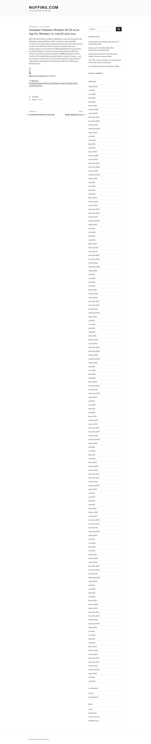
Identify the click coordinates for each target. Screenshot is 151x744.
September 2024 (94, 175)
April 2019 (92, 412)
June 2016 (92, 543)
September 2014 (94, 623)
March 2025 (93, 152)
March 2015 (93, 600)
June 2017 (92, 497)
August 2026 (93, 86)
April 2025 (92, 148)
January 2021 (93, 343)
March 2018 (93, 462)
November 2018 (94, 432)
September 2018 (94, 439)
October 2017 (93, 481)
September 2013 (94, 669)
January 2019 (93, 424)
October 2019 (93, 389)
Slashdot (35, 81)
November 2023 (94, 213)
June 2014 (92, 635)
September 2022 (94, 267)
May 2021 (92, 328)
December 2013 (94, 658)
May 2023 (92, 236)
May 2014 (92, 639)
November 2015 (94, 570)
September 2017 (94, 485)
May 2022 (92, 282)
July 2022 (92, 274)
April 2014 (92, 643)
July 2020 (92, 366)
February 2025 (93, 155)
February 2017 (93, 512)
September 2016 (94, 531)
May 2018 (92, 455)
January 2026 (93, 113)
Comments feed (94, 717)
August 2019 (93, 397)
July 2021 (92, 320)
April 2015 (92, 597)
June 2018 (92, 451)
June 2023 (92, 232)
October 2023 (93, 217)
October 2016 (93, 528)
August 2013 (93, 673)
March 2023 (93, 244)
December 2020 (94, 347)
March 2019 (93, 416)
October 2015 (93, 574)
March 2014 (93, 646)
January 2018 (93, 470)
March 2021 (93, 336)
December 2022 (94, 255)
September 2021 (94, 313)
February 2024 (93, 201)
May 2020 (92, 374)
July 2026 (92, 90)
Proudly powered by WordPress (38, 739)
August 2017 (93, 489)
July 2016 (92, 539)
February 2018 (93, 466)
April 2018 (92, 458)
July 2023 (92, 228)
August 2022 (93, 270)
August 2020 (93, 363)
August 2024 (93, 178)
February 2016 (93, 558)
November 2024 (94, 167)
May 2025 (92, 144)
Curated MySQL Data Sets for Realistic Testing (104, 66)
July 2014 (92, 631)
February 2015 (93, 604)
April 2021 (92, 332)
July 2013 (92, 677)
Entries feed (92, 713)
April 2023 (92, 240)
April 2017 (92, 505)
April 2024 (92, 194)
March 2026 (93, 106)
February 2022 (93, 293)
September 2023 (94, 221)
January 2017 (93, 516)
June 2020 (92, 370)
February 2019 (93, 420)
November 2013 (94, 662)
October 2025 (93, 125)
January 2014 (93, 654)
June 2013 (92, 681)
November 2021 (94, 305)
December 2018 (94, 428)
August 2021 (93, 317)
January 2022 (93, 297)
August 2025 (93, 132)
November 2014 (94, 616)
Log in (90, 709)
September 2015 (94, 577)
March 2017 (93, 508)
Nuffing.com (43, 7)
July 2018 (92, 447)
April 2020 (92, 378)
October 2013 (93, 666)
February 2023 (93, 247)
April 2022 (92, 286)
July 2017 (92, 493)
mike (48, 26)
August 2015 (93, 581)
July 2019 (92, 401)
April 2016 (92, 551)
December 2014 (94, 612)
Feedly (34, 99)
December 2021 (94, 301)
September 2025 (94, 128)
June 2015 (92, 589)
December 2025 (94, 117)
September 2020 (94, 359)
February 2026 (93, 109)
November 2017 (94, 478)
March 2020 (93, 382)
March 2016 (93, 554)
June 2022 (92, 278)
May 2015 (92, 593)
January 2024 (93, 205)
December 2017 (94, 474)
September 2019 (94, 393)
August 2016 (93, 535)
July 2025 (92, 136)
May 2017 (92, 501)
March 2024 (93, 198)
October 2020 (93, 355)
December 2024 (94, 163)
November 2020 (94, 351)
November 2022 (94, 259)
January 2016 (93, 562)
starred (35, 97)
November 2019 (94, 386)
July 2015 (92, 585)
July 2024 (92, 182)
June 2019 (92, 405)
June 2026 (92, 94)
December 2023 (94, 209)
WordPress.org (93, 721)
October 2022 (93, 263)
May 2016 (92, 547)
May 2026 (92, 98)
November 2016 (94, 524)
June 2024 (92, 186)
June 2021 (92, 324)
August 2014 (93, 627)
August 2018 (93, 443)
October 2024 (93, 171)
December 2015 (94, 566)
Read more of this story (38, 76)
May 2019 (92, 409)
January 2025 (93, 159)
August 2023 (93, 224)
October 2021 (93, 309)
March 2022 (93, 290)
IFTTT (40, 99)
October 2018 (93, 435)
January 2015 (93, 608)
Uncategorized (93, 697)
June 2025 (92, 140)
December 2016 (94, 520)
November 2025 (94, 121)
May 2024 (92, 190)
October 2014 (93, 620)
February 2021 (93, 340)
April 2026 (92, 102)
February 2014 (93, 650)
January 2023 (93, 251)
